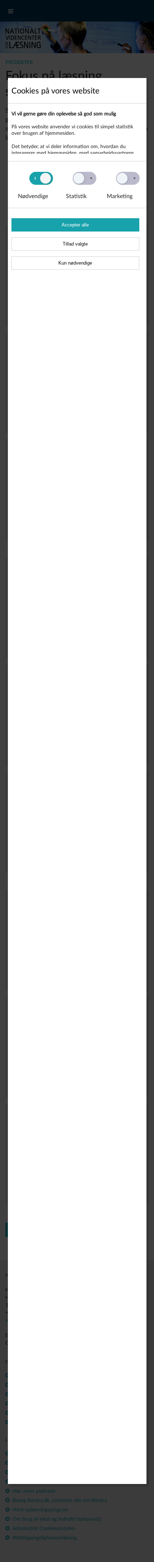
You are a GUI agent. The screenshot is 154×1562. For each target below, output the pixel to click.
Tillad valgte (75, 244)
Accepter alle (75, 225)
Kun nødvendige (75, 263)
